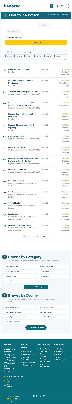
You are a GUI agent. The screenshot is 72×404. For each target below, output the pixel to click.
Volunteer (58, 56)
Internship (38, 56)
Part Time (48, 56)
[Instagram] (37, 396)
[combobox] (36, 37)
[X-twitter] (40, 396)
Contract (9, 56)
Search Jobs (37, 42)
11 (37, 237)
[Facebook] (34, 396)
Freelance (18, 56)
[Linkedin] (44, 396)
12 (41, 237)
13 (44, 237)
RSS (65, 60)
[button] (51, 6)
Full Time (28, 56)
